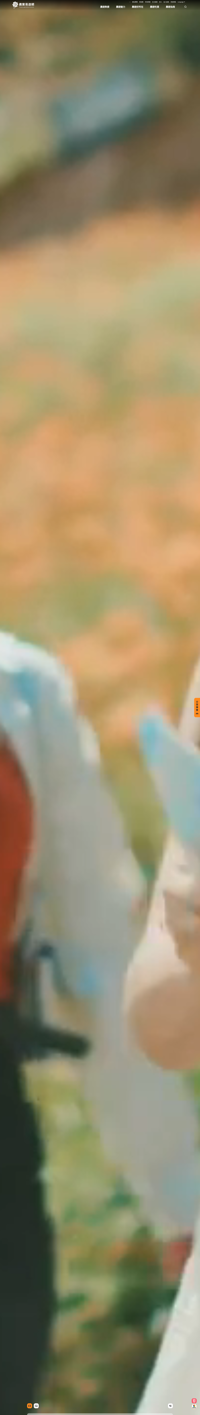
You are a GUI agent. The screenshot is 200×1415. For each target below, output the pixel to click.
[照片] (36, 1405)
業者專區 (173, 2)
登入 (160, 2)
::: (130, 2)
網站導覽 (135, 2)
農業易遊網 (23, 5)
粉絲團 (141, 2)
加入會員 (166, 2)
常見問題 (147, 2)
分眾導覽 (197, 705)
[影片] (29, 1405)
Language (181, 2)
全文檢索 (155, 2)
